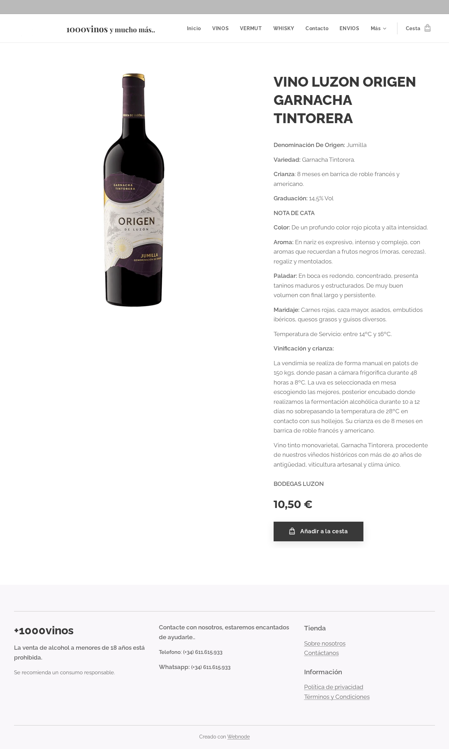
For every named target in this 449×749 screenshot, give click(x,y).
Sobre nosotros (325, 643)
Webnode (238, 737)
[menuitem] (196, 28)
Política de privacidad (333, 686)
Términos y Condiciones (337, 696)
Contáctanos (321, 652)
